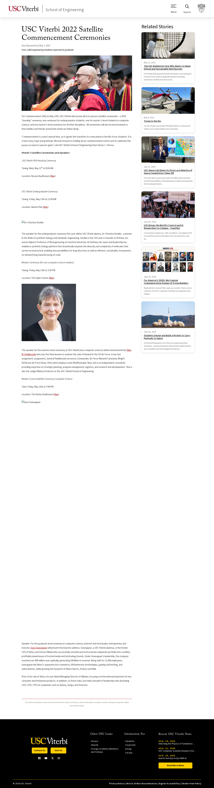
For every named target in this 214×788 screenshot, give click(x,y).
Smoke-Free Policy (191, 783)
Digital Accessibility (169, 783)
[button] (173, 10)
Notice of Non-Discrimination (141, 783)
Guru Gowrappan (39, 648)
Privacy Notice (117, 783)
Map (53, 176)
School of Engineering (65, 10)
